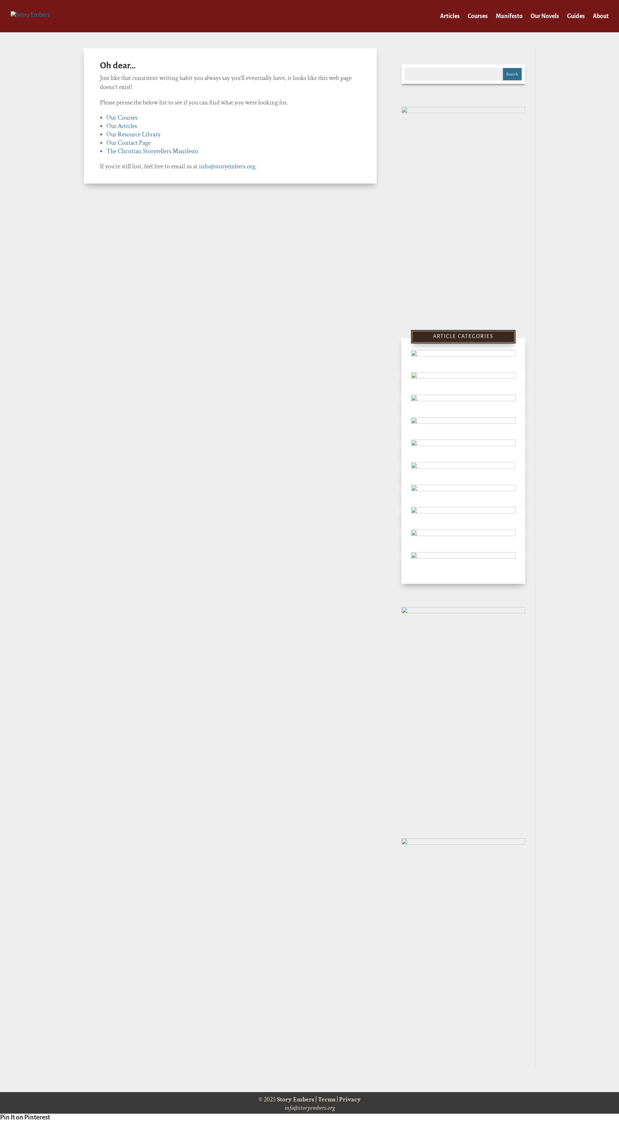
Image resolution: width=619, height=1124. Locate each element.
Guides (576, 16)
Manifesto (509, 16)
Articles (450, 16)
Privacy (350, 1099)
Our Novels (545, 16)
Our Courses (122, 118)
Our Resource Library (133, 134)
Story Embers (295, 1099)
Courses (478, 16)
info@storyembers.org (227, 166)
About (601, 16)
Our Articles (121, 126)
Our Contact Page (128, 143)
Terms (327, 1099)
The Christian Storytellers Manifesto (152, 151)
